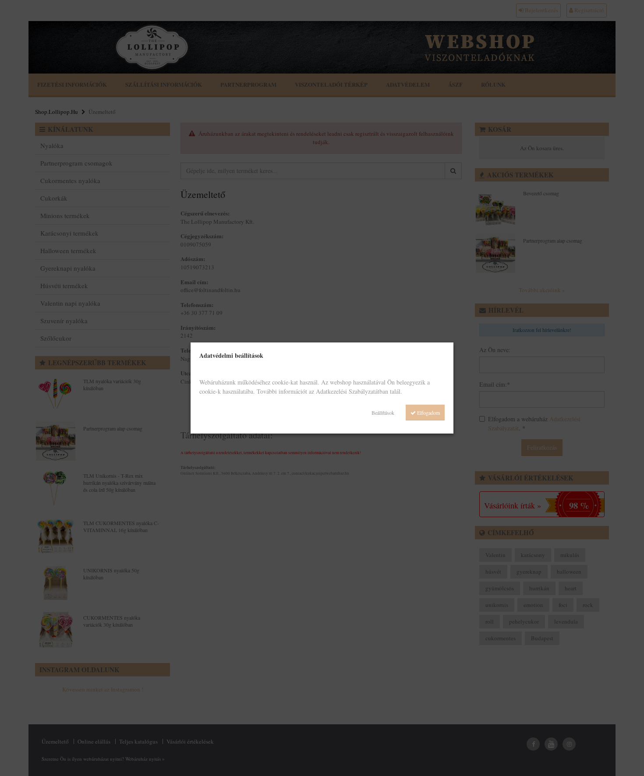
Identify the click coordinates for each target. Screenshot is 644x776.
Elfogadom (428, 412)
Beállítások (383, 412)
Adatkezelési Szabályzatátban (352, 391)
